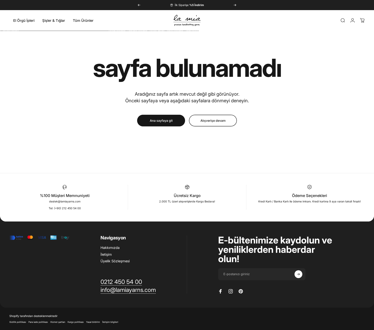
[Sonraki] (235, 5)
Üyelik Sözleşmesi (115, 261)
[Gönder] (298, 274)
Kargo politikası (76, 322)
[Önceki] (139, 5)
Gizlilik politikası (17, 322)
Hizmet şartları (57, 322)
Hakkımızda (110, 248)
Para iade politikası (38, 322)
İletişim (106, 254)
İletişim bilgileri (110, 322)
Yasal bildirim (93, 322)
